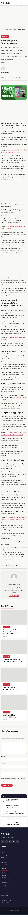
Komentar (4, 741)
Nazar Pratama (14, 584)
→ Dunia (3, 852)
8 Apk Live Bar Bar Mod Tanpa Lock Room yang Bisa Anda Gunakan (14, 823)
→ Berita (3, 850)
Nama (3, 756)
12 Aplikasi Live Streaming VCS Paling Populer (12, 800)
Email (3, 763)
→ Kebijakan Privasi (6, 900)
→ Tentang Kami (5, 872)
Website (3, 771)
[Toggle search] (21, 2)
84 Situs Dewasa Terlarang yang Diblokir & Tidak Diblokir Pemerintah (15, 812)
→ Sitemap (3, 898)
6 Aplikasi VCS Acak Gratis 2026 (13, 818)
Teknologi (5, 36)
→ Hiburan (4, 860)
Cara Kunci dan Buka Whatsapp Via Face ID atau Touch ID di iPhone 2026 (11, 632)
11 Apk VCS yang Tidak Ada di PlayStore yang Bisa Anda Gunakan (14, 806)
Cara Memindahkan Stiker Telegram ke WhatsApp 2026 (12, 660)
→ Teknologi (4, 855)
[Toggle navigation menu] (25, 2)
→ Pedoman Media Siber (7, 880)
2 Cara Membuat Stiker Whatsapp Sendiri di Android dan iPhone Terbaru (14, 519)
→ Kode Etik (4, 882)
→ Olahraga (4, 862)
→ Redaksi (3, 877)
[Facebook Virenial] (2, 841)
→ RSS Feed (4, 893)
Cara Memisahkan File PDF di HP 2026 (9, 716)
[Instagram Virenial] (10, 841)
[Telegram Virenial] (17, 841)
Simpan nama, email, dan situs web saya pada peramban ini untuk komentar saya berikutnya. (13, 780)
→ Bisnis (3, 857)
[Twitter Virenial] (6, 841)
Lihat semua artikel (14, 595)
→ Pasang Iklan (5, 885)
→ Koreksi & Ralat (5, 902)
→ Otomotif (4, 865)
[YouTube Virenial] (13, 841)
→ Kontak (3, 875)
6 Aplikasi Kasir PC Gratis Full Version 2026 (11, 688)
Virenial (6, 909)
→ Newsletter (4, 895)
